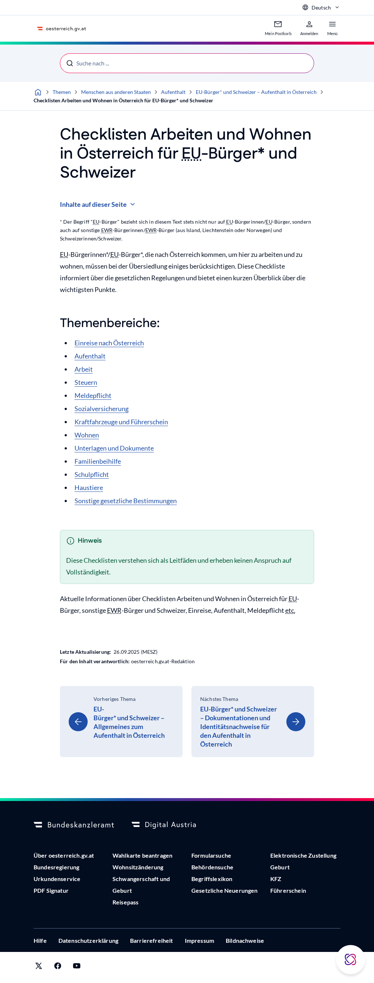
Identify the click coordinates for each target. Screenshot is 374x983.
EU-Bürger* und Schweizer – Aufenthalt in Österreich (256, 92)
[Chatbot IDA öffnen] (350, 959)
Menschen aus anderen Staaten (116, 92)
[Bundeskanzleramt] (74, 825)
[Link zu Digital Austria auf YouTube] (77, 967)
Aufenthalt (173, 92)
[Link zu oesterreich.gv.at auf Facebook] (58, 967)
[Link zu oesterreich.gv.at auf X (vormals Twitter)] (39, 967)
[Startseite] (38, 92)
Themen (62, 92)
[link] (121, 721)
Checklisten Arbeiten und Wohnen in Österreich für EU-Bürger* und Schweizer (123, 100)
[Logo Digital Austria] (171, 825)
